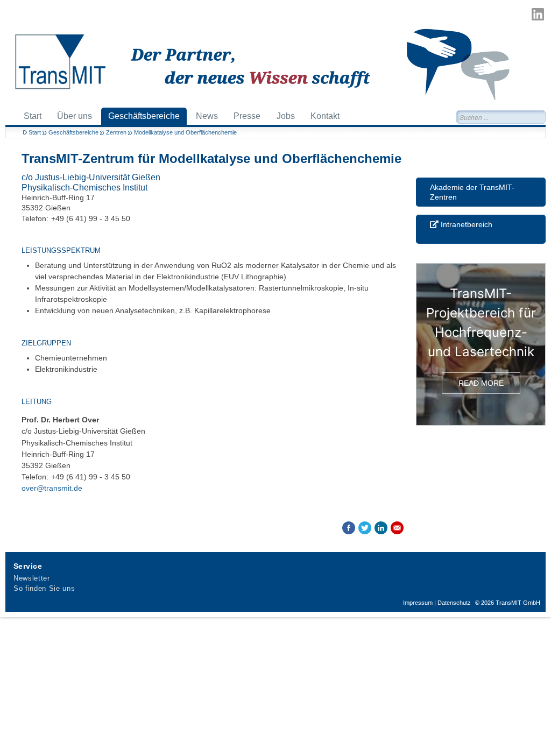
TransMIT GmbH (518, 602)
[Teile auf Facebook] (348, 527)
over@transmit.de (52, 488)
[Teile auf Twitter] (364, 527)
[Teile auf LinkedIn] (381, 527)
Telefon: (35, 218)
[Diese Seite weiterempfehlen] (397, 527)
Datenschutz (454, 602)
